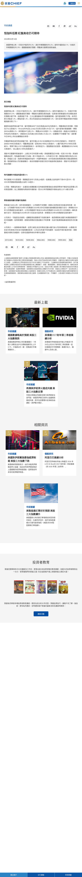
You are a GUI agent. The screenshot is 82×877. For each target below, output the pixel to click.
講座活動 (41, 614)
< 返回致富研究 (10, 282)
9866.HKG (41, 240)
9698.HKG (30, 240)
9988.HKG (51, 240)
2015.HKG (9, 240)
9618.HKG (19, 240)
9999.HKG (62, 240)
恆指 (70, 240)
